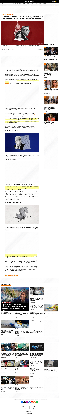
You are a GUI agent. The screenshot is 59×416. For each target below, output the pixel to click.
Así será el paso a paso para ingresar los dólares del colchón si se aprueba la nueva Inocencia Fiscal (7, 315)
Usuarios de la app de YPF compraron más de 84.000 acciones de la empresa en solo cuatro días (50, 371)
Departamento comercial (34, 407)
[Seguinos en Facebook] (22, 402)
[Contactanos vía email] (22, 408)
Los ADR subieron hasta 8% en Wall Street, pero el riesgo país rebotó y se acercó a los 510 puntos (7, 387)
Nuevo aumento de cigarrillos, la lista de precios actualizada (8, 370)
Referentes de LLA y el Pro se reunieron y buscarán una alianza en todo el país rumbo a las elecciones (51, 107)
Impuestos (32, 3)
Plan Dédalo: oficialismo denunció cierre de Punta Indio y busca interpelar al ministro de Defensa (21, 315)
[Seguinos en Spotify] (37, 402)
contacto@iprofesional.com (29, 413)
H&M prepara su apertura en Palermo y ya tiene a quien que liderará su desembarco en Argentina (21, 387)
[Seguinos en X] (24, 402)
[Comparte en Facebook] (2, 49)
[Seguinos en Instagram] (27, 402)
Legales (36, 3)
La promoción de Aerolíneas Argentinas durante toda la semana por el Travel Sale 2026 (7, 331)
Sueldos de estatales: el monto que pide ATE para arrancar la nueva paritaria (21, 354)
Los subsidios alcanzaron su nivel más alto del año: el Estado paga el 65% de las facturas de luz (36, 370)
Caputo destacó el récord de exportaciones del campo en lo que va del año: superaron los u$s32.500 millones (15, 307)
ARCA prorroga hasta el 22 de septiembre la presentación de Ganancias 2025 (36, 323)
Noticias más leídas (6, 284)
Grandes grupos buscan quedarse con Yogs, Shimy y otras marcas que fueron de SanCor (36, 379)
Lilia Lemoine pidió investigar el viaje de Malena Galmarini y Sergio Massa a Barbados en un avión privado (51, 91)
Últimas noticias (15, 3)
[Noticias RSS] (34, 402)
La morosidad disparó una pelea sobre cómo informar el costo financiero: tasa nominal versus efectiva (22, 331)
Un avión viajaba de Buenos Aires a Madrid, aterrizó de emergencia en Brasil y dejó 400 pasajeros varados (36, 331)
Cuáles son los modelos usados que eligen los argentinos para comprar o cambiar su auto (36, 354)
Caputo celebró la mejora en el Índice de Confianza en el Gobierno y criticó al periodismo (36, 362)
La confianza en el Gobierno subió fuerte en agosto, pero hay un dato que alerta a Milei (36, 387)
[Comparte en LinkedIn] (8, 49)
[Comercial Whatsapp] (36, 408)
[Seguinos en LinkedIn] (29, 402)
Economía (20, 3)
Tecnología (44, 3)
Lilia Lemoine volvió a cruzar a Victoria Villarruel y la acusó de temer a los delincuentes (50, 74)
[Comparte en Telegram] (10, 49)
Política (24, 3)
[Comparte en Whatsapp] (6, 49)
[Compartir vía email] (12, 49)
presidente (18, 191)
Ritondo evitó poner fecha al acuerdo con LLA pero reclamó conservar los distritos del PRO (50, 58)
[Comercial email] (33, 408)
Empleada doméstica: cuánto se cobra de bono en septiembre (22, 370)
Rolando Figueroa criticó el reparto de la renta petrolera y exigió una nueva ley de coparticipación (36, 315)
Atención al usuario (24, 406)
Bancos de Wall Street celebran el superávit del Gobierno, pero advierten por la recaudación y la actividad (36, 298)
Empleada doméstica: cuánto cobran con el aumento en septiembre (50, 315)
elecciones (7, 83)
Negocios (40, 3)
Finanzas (28, 3)
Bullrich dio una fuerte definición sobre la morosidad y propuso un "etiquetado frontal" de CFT (51, 124)
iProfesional (4, 14)
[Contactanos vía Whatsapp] (25, 408)
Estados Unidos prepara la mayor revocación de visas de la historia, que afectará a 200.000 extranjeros (36, 306)
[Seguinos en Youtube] (32, 402)
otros (16, 275)
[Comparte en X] (4, 49)
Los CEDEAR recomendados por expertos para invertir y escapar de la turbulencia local (7, 354)
